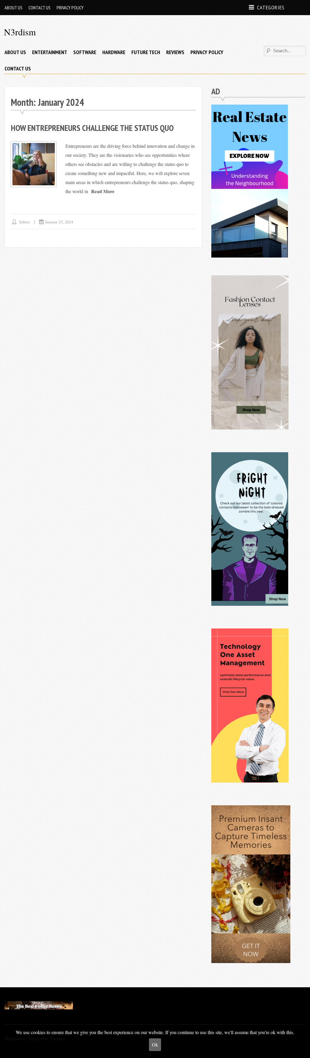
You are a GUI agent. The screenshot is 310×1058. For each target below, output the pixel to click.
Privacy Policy (70, 8)
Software (84, 52)
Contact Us (39, 8)
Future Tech (145, 52)
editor (24, 222)
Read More (102, 191)
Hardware (113, 52)
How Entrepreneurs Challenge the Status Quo (92, 127)
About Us (13, 8)
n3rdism (20, 32)
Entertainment (49, 52)
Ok (155, 1044)
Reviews (175, 52)
